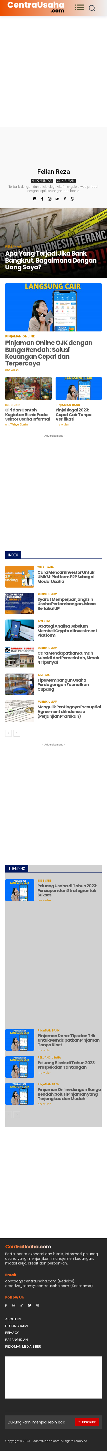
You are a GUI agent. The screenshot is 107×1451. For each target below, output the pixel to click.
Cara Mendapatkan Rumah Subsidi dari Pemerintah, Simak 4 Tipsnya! (68, 657)
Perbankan (13, 246)
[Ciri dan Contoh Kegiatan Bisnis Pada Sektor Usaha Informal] (28, 388)
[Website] (38, 1305)
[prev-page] (8, 733)
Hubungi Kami (16, 1325)
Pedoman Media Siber (23, 1346)
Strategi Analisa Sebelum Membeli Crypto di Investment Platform (67, 630)
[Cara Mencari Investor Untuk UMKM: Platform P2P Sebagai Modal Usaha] (19, 577)
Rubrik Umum (47, 594)
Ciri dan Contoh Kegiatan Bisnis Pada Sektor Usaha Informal (27, 414)
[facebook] (42, 198)
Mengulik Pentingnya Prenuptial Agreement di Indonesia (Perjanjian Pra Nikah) (69, 711)
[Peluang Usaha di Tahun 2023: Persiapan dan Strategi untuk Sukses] (19, 890)
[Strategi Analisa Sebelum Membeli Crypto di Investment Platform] (19, 630)
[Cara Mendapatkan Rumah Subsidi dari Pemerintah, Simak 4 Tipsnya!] (19, 657)
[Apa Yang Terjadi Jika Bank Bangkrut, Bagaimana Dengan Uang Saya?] (53, 243)
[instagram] (50, 198)
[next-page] (17, 733)
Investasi (44, 621)
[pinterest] (65, 198)
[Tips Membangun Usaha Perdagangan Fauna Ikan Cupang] (19, 684)
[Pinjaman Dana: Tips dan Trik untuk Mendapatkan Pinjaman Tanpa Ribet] (19, 1040)
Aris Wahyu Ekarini (17, 424)
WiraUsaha (45, 567)
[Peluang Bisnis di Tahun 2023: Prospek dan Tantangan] (19, 1067)
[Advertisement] (53, 71)
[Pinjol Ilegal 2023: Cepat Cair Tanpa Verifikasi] (79, 388)
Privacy (12, 1332)
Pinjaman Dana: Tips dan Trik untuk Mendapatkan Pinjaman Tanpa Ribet (68, 1040)
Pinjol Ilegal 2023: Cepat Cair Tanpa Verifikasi (73, 414)
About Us (13, 1319)
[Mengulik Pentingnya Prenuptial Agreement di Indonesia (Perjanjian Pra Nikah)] (19, 711)
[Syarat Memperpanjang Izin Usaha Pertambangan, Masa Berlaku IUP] (19, 604)
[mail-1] (57, 198)
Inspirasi (43, 675)
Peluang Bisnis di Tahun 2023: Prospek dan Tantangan (66, 1065)
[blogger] (35, 198)
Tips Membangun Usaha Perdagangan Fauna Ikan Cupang (63, 684)
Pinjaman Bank (68, 404)
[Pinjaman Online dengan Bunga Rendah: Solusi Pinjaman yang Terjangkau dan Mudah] (19, 1094)
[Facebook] (6, 1305)
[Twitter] (29, 1305)
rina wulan (12, 370)
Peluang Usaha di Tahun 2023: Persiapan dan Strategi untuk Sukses (67, 890)
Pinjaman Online (20, 336)
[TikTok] (22, 1305)
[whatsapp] (72, 198)
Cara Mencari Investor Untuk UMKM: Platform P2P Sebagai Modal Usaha (65, 576)
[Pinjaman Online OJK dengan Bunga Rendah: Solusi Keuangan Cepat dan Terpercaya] (53, 307)
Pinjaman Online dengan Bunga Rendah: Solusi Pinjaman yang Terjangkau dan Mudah (69, 1094)
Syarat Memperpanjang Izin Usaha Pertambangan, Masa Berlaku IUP (66, 603)
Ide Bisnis (13, 404)
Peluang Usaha (49, 1057)
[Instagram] (14, 1305)
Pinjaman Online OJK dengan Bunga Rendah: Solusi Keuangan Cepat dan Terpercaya (48, 353)
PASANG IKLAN (16, 1339)
